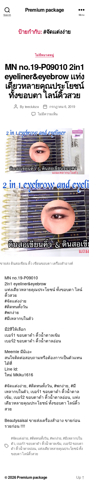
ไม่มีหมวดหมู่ (44, 55)
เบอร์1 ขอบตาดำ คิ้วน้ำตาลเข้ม (39, 443)
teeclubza (32, 106)
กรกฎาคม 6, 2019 (62, 106)
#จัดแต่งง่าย (19, 438)
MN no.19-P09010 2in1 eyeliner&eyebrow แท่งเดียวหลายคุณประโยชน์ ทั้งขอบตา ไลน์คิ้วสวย (44, 81)
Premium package (44, 9)
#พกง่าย (55, 438)
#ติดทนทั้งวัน (39, 438)
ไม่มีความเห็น (48, 113)
